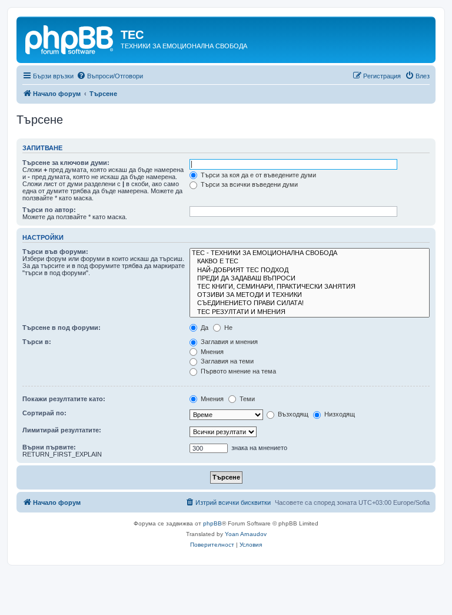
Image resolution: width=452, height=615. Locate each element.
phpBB (212, 523)
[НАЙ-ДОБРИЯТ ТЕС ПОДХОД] (309, 270)
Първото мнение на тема (237, 371)
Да (203, 327)
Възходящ (292, 414)
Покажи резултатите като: (63, 398)
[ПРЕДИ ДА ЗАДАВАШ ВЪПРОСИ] (309, 279)
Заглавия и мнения (228, 341)
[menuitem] (110, 76)
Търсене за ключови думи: (65, 162)
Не (227, 327)
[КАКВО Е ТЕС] (309, 261)
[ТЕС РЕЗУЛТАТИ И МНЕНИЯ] (309, 312)
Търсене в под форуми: (61, 327)
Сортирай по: (44, 412)
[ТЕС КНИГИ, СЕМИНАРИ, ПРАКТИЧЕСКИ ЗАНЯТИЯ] (309, 287)
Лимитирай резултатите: (61, 430)
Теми (246, 398)
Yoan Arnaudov (246, 534)
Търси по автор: (49, 209)
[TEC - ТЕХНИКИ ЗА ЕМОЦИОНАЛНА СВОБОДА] (309, 253)
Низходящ (339, 414)
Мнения (211, 351)
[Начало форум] (70, 38)
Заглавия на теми (226, 361)
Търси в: (36, 341)
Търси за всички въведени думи (248, 184)
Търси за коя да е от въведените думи (257, 174)
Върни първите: (49, 447)
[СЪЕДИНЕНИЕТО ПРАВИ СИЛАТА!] (309, 303)
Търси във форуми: (55, 251)
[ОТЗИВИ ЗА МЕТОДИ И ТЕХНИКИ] (309, 295)
